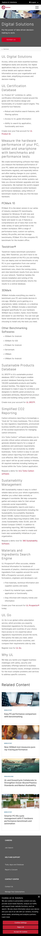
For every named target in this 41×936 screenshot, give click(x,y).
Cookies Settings (21, 922)
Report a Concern (11, 870)
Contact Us (9, 886)
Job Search (9, 848)
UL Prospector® (32, 605)
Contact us (11, 39)
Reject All (20, 927)
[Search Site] (33, 7)
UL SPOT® (30, 402)
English (33, 2)
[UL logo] (6, 7)
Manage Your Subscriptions (14, 892)
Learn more (6, 917)
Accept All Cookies (20, 932)
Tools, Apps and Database (14, 864)
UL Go (18, 648)
